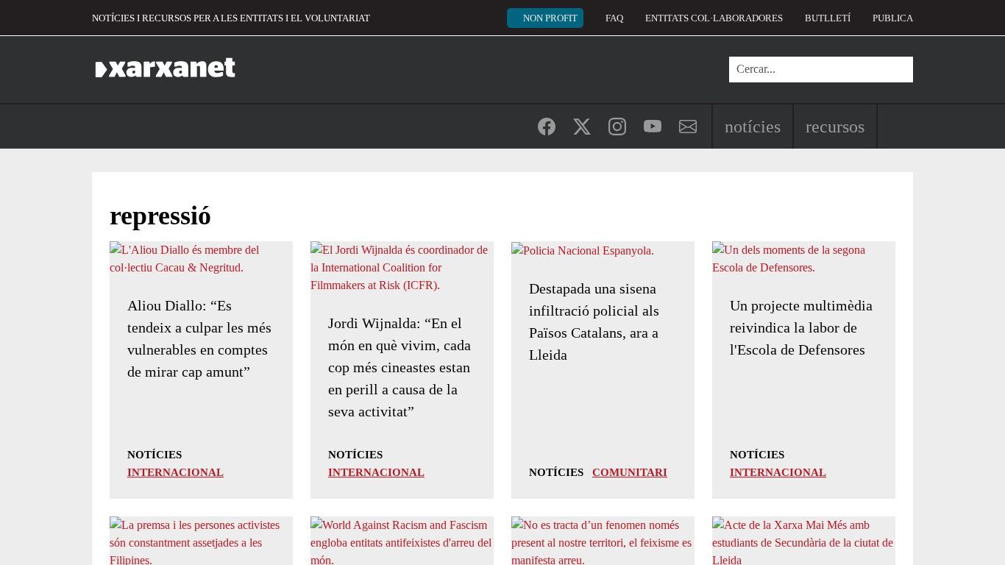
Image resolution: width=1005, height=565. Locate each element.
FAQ (614, 18)
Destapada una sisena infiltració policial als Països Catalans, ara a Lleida (594, 321)
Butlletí (827, 18)
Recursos (835, 126)
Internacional (175, 472)
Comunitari (629, 472)
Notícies (753, 126)
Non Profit (550, 18)
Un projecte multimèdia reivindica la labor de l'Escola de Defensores (801, 327)
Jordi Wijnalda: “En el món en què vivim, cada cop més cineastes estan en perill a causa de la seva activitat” (399, 367)
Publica (893, 18)
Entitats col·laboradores (714, 18)
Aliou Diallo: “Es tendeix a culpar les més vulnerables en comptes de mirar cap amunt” (199, 338)
